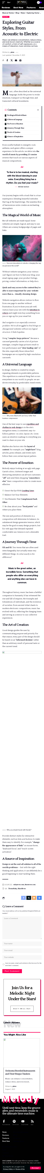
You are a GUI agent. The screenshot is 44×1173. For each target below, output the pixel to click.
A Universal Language (14, 120)
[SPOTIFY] (14, 1121)
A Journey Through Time (15, 128)
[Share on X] (12, 60)
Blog (15, 1135)
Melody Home (18, 1141)
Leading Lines (28, 491)
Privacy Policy (8, 1169)
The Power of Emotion (15, 124)
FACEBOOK (6, 1124)
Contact (16, 1138)
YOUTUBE (25, 1124)
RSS (32, 1124)
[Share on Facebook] (7, 60)
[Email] (16, 60)
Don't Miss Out (22, 1009)
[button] (35, 1168)
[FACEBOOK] (3, 1121)
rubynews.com (18, 885)
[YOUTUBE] (22, 1121)
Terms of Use (20, 1169)
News (6, 17)
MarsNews (22, 889)
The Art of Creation (13, 132)
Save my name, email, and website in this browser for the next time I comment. (23, 964)
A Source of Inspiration (15, 137)
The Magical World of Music (17, 115)
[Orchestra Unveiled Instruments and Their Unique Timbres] (22, 1053)
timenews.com (30, 885)
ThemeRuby (12, 889)
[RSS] (32, 1121)
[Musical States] (22, 2)
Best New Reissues (20, 1132)
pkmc (12, 52)
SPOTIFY (16, 1124)
